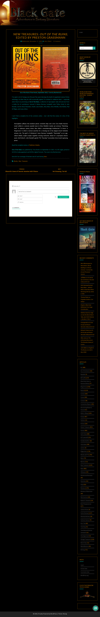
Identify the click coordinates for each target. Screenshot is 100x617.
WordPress (54, 614)
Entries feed (84, 568)
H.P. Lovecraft (84, 437)
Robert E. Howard (85, 500)
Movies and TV (84, 454)
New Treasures (23, 161)
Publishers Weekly (34, 145)
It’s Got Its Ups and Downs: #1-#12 (87, 280)
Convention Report (86, 404)
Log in (82, 565)
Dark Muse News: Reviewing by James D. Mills (87, 292)
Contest (83, 400)
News (82, 468)
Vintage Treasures (85, 539)
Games (82, 430)
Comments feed (85, 572)
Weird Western (84, 546)
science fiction (84, 509)
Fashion (83, 420)
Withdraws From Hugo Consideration (86, 307)
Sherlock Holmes (85, 516)
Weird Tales (84, 543)
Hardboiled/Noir (85, 441)
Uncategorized (85, 536)
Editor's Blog (84, 413)
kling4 (82, 305)
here (45, 156)
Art (81, 367)
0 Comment (57, 41)
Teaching (83, 527)
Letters (83, 448)
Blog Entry (83, 387)
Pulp (82, 484)
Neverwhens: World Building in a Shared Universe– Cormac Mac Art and (86, 270)
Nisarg (65, 614)
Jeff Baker (83, 277)
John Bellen (84, 348)
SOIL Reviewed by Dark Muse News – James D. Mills (87, 287)
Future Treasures (85, 427)
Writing (83, 550)
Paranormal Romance (86, 475)
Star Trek (83, 523)
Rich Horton (84, 497)
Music (82, 458)
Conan (82, 397)
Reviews (83, 488)
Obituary (83, 472)
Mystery (83, 461)
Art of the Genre (85, 371)
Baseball (83, 374)
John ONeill (47, 41)
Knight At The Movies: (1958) (87, 350)
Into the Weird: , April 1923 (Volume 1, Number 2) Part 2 (87, 317)
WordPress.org (85, 575)
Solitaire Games (85, 520)
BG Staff (83, 378)
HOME (81, 32)
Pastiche (83, 481)
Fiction (82, 423)
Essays (82, 416)
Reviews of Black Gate (86, 491)
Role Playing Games (86, 504)
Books (16, 161)
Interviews (83, 444)
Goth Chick (83, 434)
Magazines (83, 451)
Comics (83, 394)
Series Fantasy (84, 513)
